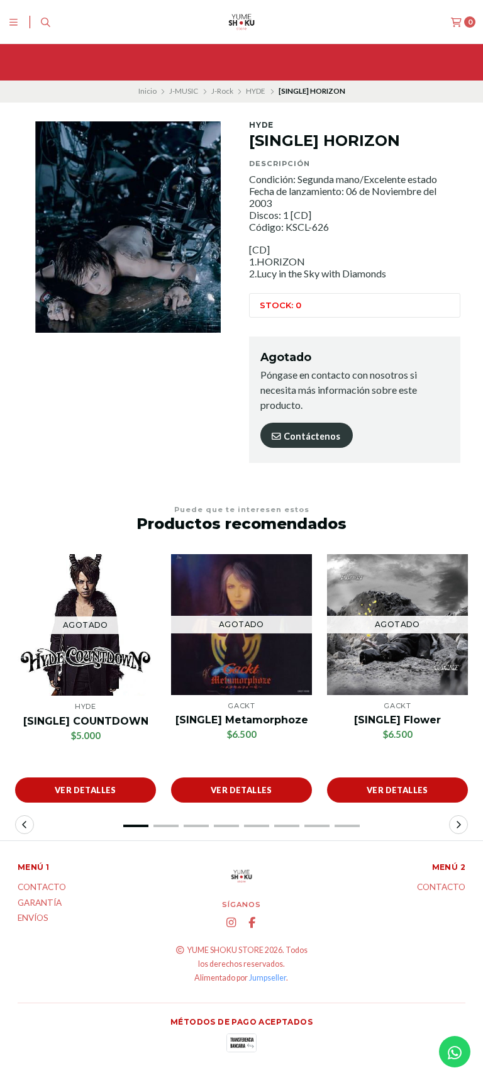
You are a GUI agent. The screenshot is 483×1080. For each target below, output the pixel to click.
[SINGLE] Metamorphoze (241, 720)
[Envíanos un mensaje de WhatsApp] (454, 1051)
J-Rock (222, 91)
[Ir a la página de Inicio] (241, 22)
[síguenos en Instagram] (231, 922)
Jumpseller (267, 978)
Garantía (40, 903)
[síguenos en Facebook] (251, 922)
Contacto (42, 887)
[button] (135, 826)
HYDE (255, 91)
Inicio (147, 91)
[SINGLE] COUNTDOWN (85, 721)
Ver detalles (85, 790)
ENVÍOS (33, 918)
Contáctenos (311, 436)
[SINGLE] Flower (397, 720)
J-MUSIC (183, 91)
